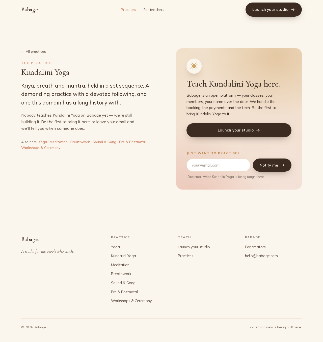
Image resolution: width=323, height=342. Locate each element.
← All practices (33, 51)
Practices (128, 9)
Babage (30, 9)
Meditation (59, 142)
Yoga (43, 142)
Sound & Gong (104, 142)
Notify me (269, 165)
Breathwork (80, 142)
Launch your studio (270, 9)
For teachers (154, 9)
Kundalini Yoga (123, 255)
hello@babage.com (261, 255)
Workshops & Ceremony (41, 147)
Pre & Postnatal (132, 142)
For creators (255, 247)
